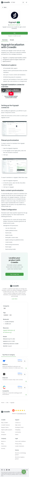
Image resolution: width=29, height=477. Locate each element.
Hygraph (12, 402)
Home (2, 402)
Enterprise (3, 434)
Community (18, 432)
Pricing (2, 432)
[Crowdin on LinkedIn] (6, 470)
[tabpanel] (14, 171)
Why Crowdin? (4, 422)
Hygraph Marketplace (8, 330)
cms (10, 315)
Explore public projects (6, 429)
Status (16, 434)
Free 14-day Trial (14, 274)
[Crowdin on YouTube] (9, 470)
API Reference (6, 332)
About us (3, 441)
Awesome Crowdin (14, 25)
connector (6, 315)
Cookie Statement (19, 446)
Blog (2, 443)
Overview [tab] (5, 40)
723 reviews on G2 (21, 413)
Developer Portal (19, 427)
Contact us (17, 422)
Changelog (17, 429)
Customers (4, 446)
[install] (25, 361)
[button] (24, 472)
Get (14, 33)
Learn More (14, 299)
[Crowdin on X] (4, 470)
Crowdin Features (5, 425)
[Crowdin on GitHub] (2, 470)
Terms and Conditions (20, 441)
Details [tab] (12, 40)
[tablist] (14, 39)
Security (3, 448)
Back (5, 7)
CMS (5, 308)
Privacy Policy (18, 443)
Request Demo (5, 427)
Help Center (18, 425)
